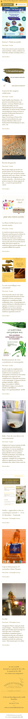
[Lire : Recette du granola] (14, 147)
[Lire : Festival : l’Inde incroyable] (14, 21)
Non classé (5, 45)
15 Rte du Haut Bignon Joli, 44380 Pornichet (14, 698)
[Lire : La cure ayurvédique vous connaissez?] (14, 270)
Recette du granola (9, 162)
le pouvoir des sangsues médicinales (10, 91)
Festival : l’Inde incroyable (11, 42)
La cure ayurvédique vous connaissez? (11, 286)
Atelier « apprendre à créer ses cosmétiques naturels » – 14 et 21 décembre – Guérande (13, 512)
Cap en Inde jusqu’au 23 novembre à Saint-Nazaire (11, 567)
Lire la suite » (6, 57)
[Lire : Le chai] (14, 599)
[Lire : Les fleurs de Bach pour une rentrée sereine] (14, 207)
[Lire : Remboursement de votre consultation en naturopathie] (14, 339)
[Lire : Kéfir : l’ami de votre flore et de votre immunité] (14, 416)
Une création (14, 717)
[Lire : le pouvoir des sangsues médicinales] (14, 75)
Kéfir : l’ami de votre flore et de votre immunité (13, 437)
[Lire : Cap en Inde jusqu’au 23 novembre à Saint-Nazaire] (14, 546)
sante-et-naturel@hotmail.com (14, 707)
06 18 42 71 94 (14, 703)
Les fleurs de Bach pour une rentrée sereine (12, 224)
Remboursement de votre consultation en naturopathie (12, 360)
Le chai (4, 619)
